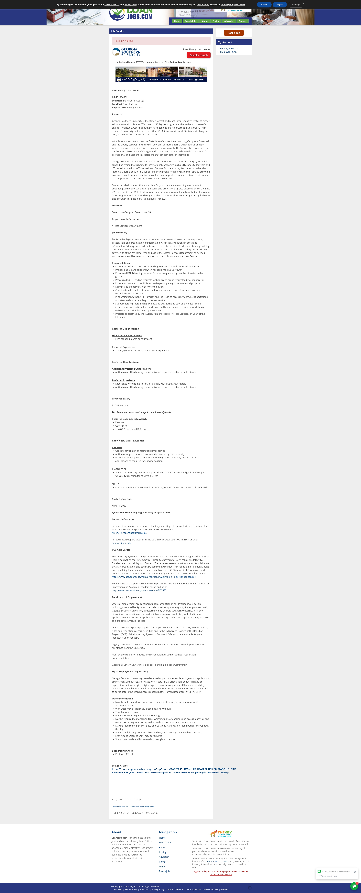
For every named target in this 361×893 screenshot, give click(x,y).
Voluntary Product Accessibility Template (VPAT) (207, 889)
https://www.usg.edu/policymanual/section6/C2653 (139, 590)
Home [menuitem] (162, 837)
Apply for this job (199, 55)
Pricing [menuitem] (162, 852)
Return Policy (131, 889)
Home (177, 21)
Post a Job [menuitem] (164, 871)
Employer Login (228, 51)
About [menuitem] (162, 847)
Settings (296, 4)
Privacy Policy (158, 889)
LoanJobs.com (134, 886)
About (205, 21)
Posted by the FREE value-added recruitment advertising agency (133, 806)
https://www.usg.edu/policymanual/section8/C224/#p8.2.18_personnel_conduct (154, 576)
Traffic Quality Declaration (233, 4)
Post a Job (234, 33)
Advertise (229, 21)
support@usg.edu (121, 543)
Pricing (216, 21)
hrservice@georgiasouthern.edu (129, 532)
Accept (264, 4)
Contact (242, 21)
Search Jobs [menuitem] (165, 842)
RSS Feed (118, 889)
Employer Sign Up (229, 48)
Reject (280, 4)
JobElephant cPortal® (217, 861)
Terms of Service (175, 889)
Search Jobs (190, 21)
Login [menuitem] (162, 866)
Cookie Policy (203, 4)
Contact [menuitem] (163, 861)
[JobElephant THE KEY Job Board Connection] (221, 831)
